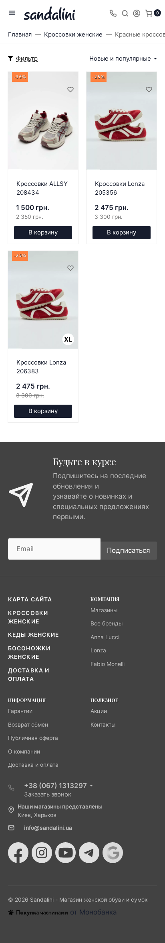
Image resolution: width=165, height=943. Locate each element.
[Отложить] (70, 89)
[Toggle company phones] (113, 13)
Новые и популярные (120, 58)
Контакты (103, 724)
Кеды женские (33, 634)
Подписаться (128, 550)
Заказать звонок (47, 794)
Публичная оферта (33, 738)
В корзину (43, 232)
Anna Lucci (105, 637)
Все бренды (107, 623)
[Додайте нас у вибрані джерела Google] (113, 852)
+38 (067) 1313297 (55, 786)
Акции (99, 711)
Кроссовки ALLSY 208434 (42, 188)
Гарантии (20, 711)
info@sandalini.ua (48, 828)
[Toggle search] (125, 13)
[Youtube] (65, 852)
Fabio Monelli (108, 664)
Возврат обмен (28, 724)
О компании (24, 751)
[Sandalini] (49, 13)
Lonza (98, 650)
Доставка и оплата (33, 765)
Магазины (104, 610)
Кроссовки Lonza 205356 (120, 188)
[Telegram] (89, 852)
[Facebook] (18, 852)
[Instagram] (42, 852)
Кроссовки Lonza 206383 (41, 366)
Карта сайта (30, 599)
